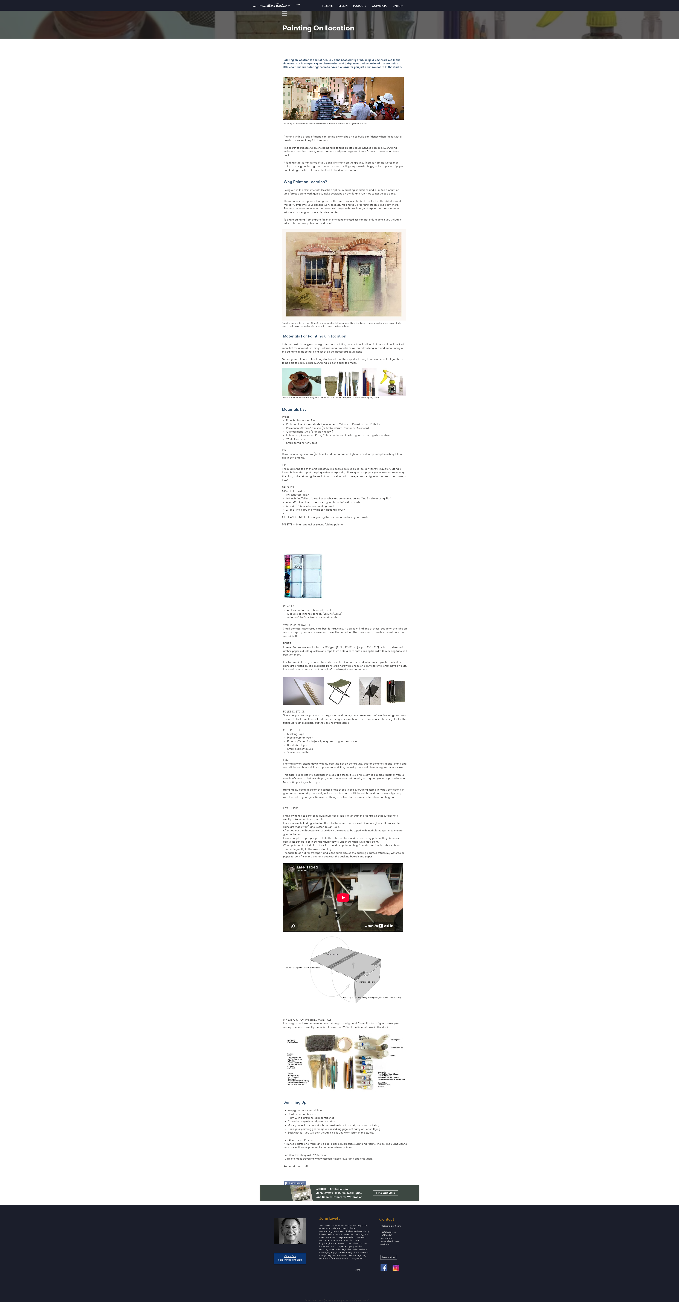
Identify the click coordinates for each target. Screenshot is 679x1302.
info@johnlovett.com (391, 1225)
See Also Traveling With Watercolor (305, 1155)
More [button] (357, 1269)
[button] (284, 13)
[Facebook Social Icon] (384, 1267)
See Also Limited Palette (298, 1140)
